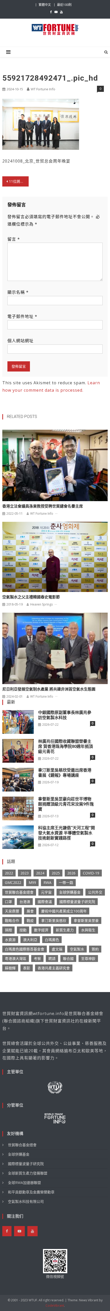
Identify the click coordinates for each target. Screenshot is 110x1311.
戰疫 (30, 920)
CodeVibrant (55, 1305)
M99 (32, 882)
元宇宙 (46, 892)
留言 (13, 239)
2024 (40, 873)
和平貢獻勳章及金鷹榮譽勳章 (31, 1192)
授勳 (23, 929)
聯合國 (68, 958)
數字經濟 (41, 929)
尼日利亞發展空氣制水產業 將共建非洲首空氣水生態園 (48, 689)
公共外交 (95, 892)
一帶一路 (66, 882)
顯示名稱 (18, 292)
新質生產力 (65, 929)
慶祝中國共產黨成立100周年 (64, 911)
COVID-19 (91, 873)
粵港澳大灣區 (15, 958)
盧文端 (57, 949)
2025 (56, 873)
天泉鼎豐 (12, 911)
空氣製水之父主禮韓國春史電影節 (31, 597)
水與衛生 (88, 929)
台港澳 (24, 901)
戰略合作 (12, 920)
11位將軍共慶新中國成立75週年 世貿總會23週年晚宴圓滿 (19, 181)
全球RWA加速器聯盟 (24, 1182)
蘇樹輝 (10, 968)
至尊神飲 (88, 958)
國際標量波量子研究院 (77, 901)
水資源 (10, 939)
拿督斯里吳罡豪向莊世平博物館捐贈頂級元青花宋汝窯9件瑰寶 (66, 804)
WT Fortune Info (43, 89)
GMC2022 (13, 882)
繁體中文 (45, 5)
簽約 (95, 949)
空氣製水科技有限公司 (26, 1201)
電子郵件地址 (22, 316)
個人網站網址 (20, 340)
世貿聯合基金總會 (19, 892)
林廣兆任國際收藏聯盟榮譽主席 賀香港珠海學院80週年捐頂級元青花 (65, 746)
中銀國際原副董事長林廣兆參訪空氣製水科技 (64, 715)
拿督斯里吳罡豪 (86, 920)
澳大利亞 (30, 939)
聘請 (52, 958)
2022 (9, 873)
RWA (47, 882)
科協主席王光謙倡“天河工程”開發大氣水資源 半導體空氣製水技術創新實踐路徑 (66, 832)
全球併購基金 (70, 892)
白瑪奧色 (52, 939)
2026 (71, 873)
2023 (24, 873)
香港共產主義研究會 (54, 968)
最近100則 (64, 5)
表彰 (26, 968)
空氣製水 (77, 949)
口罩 (8, 901)
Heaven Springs (41, 604)
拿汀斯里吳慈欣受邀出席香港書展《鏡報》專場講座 (64, 773)
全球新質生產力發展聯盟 (27, 1173)
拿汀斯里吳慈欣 (53, 920)
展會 (30, 911)
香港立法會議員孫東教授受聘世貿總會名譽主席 (42, 506)
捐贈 (8, 929)
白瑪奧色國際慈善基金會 (24, 949)
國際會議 (45, 901)
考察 (37, 958)
